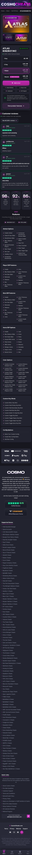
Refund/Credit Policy (8, 796)
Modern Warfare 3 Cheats (10, 601)
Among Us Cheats (8, 668)
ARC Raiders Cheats (8, 614)
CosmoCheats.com (16, 825)
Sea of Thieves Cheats (9, 552)
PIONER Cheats (7, 740)
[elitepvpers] (14, 832)
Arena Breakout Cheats (9, 627)
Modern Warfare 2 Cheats (10, 599)
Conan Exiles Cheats (8, 655)
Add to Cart (17, 83)
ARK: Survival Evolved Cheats (11, 712)
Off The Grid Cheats (8, 648)
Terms (6, 828)
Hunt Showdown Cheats (9, 717)
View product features (15, 106)
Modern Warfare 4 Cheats (10, 604)
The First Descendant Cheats (11, 583)
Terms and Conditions (9, 793)
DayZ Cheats (6, 542)
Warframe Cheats (7, 666)
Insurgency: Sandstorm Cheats (11, 645)
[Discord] (10, 832)
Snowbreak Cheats (8, 671)
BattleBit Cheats (7, 573)
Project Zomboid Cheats (9, 761)
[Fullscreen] (25, 29)
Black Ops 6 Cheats (8, 593)
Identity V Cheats (7, 591)
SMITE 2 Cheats (7, 743)
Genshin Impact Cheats (9, 660)
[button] (21, 832)
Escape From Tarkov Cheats (10, 537)
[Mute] (9, 29)
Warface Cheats (7, 750)
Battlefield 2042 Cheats (9, 707)
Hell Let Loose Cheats (9, 629)
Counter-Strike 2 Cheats (9, 617)
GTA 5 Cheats (6, 745)
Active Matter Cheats (9, 735)
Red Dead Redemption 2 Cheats (12, 663)
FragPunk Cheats (7, 568)
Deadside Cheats (7, 725)
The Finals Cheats (8, 622)
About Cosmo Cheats (9, 785)
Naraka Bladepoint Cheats (10, 658)
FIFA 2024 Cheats (8, 678)
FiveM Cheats (6, 714)
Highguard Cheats (8, 650)
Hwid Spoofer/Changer (9, 526)
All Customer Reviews (9, 809)
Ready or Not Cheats (8, 766)
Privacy (12, 828)
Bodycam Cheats (7, 676)
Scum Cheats (6, 560)
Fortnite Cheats (7, 609)
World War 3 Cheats (8, 738)
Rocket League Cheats (9, 547)
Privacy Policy (7, 798)
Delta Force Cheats (8, 545)
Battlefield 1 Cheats (8, 704)
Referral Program (7, 811)
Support (25, 828)
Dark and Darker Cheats (9, 642)
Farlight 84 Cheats (8, 722)
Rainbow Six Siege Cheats (10, 691)
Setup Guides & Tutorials (9, 806)
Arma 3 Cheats (7, 635)
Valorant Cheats (7, 619)
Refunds (18, 828)
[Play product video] (9, 37)
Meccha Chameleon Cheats (10, 684)
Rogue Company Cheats (9, 563)
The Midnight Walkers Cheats (11, 586)
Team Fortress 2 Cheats (9, 748)
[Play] (16, 24)
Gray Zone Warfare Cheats (10, 565)
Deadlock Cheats (7, 673)
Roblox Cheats (7, 557)
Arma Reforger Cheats (9, 632)
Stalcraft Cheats (7, 581)
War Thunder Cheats (8, 624)
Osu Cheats (6, 689)
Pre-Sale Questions (8, 788)
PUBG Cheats (6, 696)
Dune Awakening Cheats (9, 730)
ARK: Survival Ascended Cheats (12, 709)
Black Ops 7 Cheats (8, 596)
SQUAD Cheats (7, 555)
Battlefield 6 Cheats (8, 699)
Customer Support (8, 791)
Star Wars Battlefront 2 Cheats (11, 769)
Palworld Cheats (7, 732)
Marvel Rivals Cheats (8, 550)
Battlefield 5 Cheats (8, 702)
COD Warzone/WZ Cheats (10, 532)
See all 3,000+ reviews (8, 120)
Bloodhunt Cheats (8, 570)
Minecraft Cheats (7, 686)
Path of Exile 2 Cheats (9, 758)
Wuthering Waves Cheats (10, 575)
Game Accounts (7, 529)
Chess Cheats (6, 727)
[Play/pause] (6, 29)
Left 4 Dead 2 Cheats (9, 681)
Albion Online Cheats (8, 578)
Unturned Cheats (7, 637)
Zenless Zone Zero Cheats (10, 753)
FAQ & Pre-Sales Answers (10, 803)
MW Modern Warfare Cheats (11, 534)
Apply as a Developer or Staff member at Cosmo (16, 801)
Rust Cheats (6, 611)
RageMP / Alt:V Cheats (9, 763)
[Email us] (28, 816)
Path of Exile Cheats (8, 756)
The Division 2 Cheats (9, 653)
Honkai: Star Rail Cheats (9, 588)
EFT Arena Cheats (8, 606)
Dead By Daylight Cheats (10, 539)
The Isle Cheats (7, 640)
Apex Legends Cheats (9, 694)
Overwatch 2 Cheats (8, 720)
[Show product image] (21, 37)
